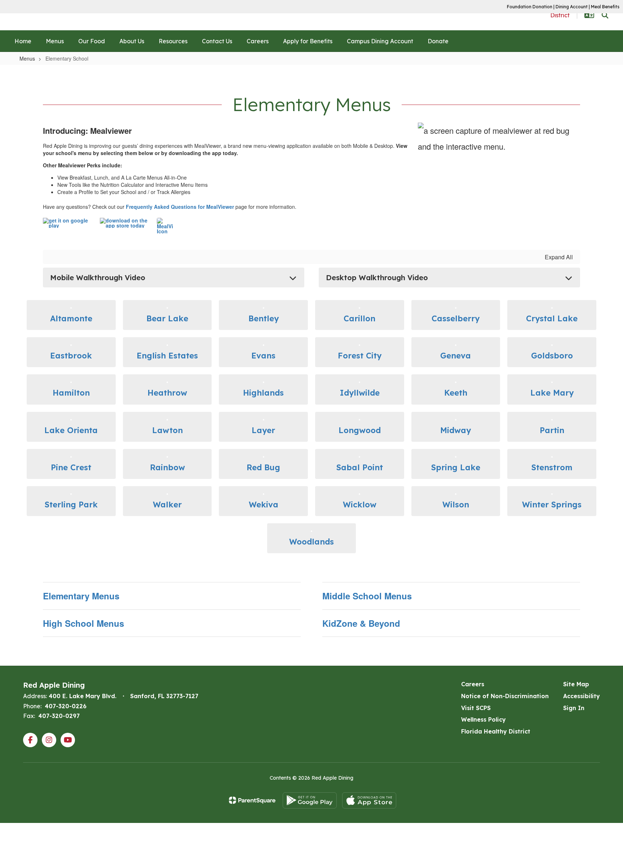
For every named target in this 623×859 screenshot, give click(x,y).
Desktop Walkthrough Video (377, 277)
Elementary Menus (81, 596)
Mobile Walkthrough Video (97, 277)
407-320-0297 (59, 715)
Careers (472, 684)
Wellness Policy (483, 719)
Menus (27, 58)
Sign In (573, 708)
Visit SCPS (476, 708)
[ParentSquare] (252, 800)
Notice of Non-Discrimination (505, 696)
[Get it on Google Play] (310, 800)
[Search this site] (605, 15)
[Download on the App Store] (369, 800)
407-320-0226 (66, 706)
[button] (589, 15)
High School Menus (83, 623)
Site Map (576, 684)
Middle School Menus (367, 596)
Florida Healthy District (495, 731)
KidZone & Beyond (361, 623)
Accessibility (581, 696)
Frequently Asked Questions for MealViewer (180, 206)
